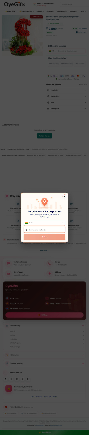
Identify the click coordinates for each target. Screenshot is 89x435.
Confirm (44, 237)
